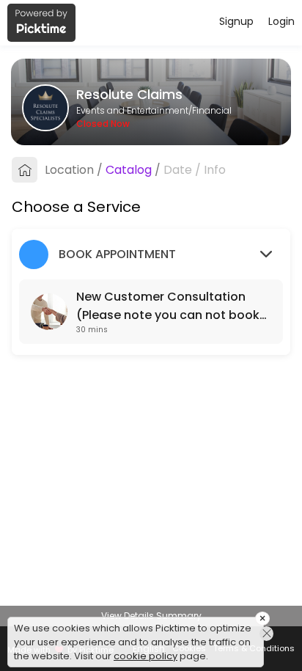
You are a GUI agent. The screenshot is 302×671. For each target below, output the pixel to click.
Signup (236, 21)
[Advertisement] (151, 652)
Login (281, 21)
